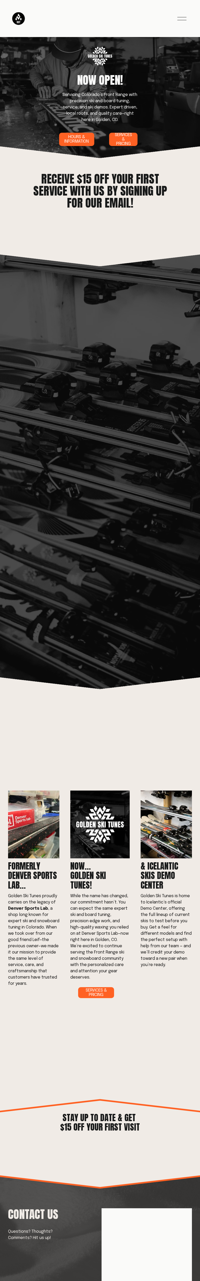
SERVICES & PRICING (123, 139)
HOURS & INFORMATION (76, 139)
